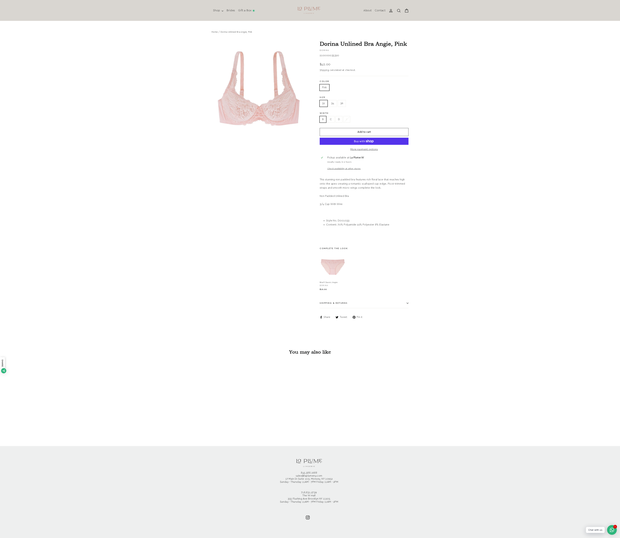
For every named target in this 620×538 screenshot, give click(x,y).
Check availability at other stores (344, 169)
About (367, 10)
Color (324, 81)
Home (215, 32)
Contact (380, 10)
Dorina (324, 50)
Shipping (324, 70)
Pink (324, 87)
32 (323, 103)
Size (322, 97)
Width (324, 113)
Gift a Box (245, 10)
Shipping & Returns (333, 303)
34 (332, 103)
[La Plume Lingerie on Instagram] (308, 517)
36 (341, 103)
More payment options (364, 149)
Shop (217, 10)
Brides (231, 10)
